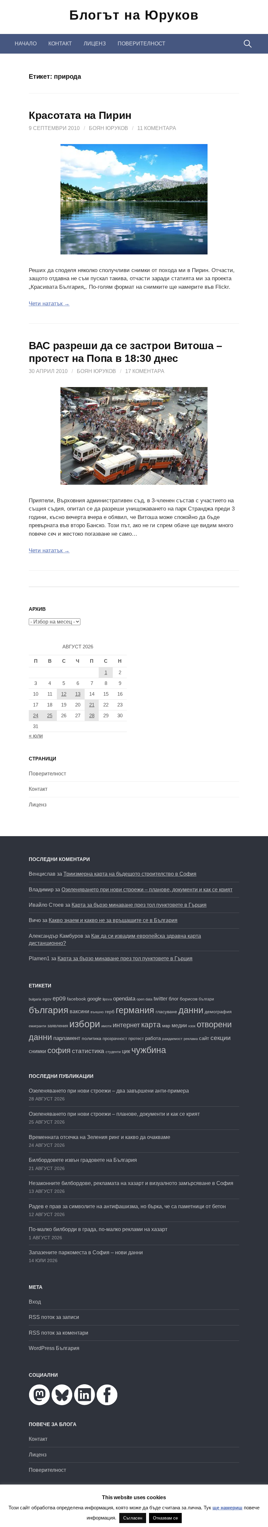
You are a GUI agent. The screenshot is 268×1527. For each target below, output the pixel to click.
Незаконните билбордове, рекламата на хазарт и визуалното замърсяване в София (131, 1183)
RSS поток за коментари (58, 1333)
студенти (113, 1052)
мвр (166, 1025)
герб (109, 1011)
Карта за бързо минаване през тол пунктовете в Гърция (139, 905)
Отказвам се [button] (165, 1518)
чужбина (148, 1050)
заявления (57, 1025)
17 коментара (144, 371)
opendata (124, 999)
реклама (191, 1039)
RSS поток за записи (54, 1317)
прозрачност (115, 1038)
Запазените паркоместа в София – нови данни (86, 1252)
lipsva (107, 999)
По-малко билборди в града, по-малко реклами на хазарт (98, 1229)
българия (48, 1010)
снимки (37, 1051)
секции (220, 1037)
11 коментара (156, 128)
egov (46, 999)
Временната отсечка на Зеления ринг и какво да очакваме (99, 1137)
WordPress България (54, 1348)
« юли (36, 736)
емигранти (37, 1026)
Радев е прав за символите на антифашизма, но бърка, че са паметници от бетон (127, 1206)
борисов (188, 999)
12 (63, 694)
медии (179, 1025)
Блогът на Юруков (134, 15)
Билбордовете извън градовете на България (83, 1160)
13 (77, 694)
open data (144, 999)
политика (91, 1038)
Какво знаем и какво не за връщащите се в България (113, 920)
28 (91, 715)
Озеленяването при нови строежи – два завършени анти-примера (109, 1091)
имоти (106, 1026)
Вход (35, 1302)
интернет (126, 1025)
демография (218, 1011)
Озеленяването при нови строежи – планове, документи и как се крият (146, 889)
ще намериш (227, 1507)
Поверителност (141, 43)
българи (206, 999)
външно (97, 1012)
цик (126, 1051)
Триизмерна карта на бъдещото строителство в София (129, 874)
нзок (191, 1026)
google (94, 998)
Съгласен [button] (132, 1518)
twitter (160, 998)
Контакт (60, 43)
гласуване (166, 1011)
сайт (204, 1038)
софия (59, 1050)
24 (35, 715)
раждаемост (172, 1039)
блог (173, 998)
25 (49, 715)
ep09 (59, 998)
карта (151, 1024)
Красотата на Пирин (80, 115)
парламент (66, 1038)
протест (136, 1038)
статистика (88, 1051)
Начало (26, 43)
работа (153, 1038)
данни (190, 1010)
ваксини (79, 1011)
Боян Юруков (108, 128)
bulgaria (35, 999)
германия (135, 1010)
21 (91, 704)
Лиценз (95, 43)
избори (84, 1023)
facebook (76, 998)
